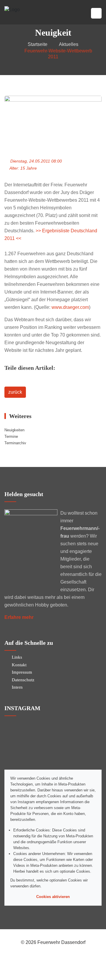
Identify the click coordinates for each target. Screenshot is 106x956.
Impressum (22, 672)
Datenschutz (23, 679)
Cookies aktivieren (53, 896)
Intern (17, 687)
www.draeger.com (70, 307)
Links (17, 657)
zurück (15, 392)
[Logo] (12, 9)
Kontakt (19, 664)
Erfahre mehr (19, 617)
